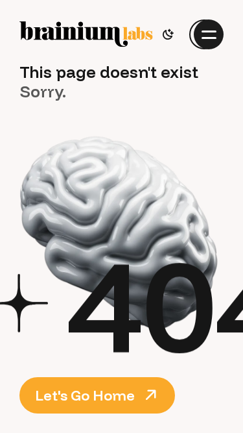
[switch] (168, 34)
